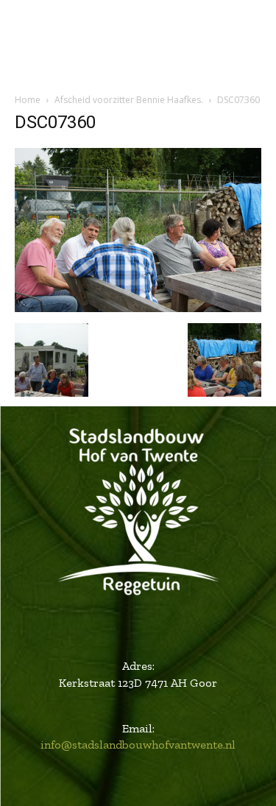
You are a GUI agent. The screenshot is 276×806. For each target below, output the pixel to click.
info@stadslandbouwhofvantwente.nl (138, 745)
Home (27, 99)
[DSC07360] (138, 308)
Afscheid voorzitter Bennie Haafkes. (128, 99)
